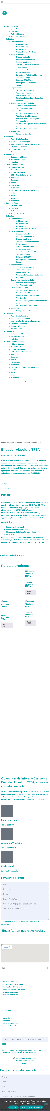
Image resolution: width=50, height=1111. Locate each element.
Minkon (14, 195)
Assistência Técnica (19, 139)
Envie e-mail (7, 866)
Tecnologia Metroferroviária (22, 103)
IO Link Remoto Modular (26, 52)
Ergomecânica (17, 88)
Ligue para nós (9, 820)
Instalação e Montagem (20, 142)
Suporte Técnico (18, 149)
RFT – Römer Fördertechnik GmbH (25, 190)
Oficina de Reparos (19, 147)
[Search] (4, 1044)
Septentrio (15, 180)
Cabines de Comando (25, 90)
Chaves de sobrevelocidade (27, 65)
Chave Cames (21, 67)
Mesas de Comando (24, 95)
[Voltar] (4, 13)
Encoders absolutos (24, 57)
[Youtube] (24, 389)
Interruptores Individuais (26, 83)
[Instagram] (11, 389)
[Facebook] (4, 938)
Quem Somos (16, 29)
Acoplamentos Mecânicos (26, 116)
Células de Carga (23, 77)
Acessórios (15, 131)
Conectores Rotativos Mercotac (29, 75)
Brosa (13, 183)
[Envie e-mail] (7, 857)
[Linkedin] (17, 389)
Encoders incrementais (25, 60)
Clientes (14, 31)
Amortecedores (22, 121)
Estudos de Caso (18, 160)
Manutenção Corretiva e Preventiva (25, 144)
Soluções (10, 39)
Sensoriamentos (17, 54)
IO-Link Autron (22, 44)
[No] (46, 1104)
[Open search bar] (25, 382)
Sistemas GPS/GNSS (24, 80)
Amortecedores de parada (26, 129)
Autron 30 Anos (17, 34)
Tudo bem (13, 1107)
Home (3, 442)
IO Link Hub (21, 49)
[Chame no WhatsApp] (7, 834)
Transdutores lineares (25, 70)
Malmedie (15, 188)
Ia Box (13, 193)
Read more (29, 592)
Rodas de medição (23, 72)
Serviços (9, 136)
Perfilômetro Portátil (24, 108)
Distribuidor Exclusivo (15, 165)
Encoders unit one (23, 62)
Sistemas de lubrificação (26, 106)
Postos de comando (24, 93)
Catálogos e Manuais (19, 157)
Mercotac (15, 177)
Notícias (14, 162)
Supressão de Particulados (27, 113)
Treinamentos (16, 152)
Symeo (18, 85)
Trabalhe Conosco (18, 36)
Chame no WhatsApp (12, 843)
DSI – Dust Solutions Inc (21, 175)
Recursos (10, 154)
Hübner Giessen (17, 167)
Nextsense (15, 185)
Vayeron (14, 198)
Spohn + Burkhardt (19, 172)
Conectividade (17, 42)
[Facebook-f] (4, 389)
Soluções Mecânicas (19, 111)
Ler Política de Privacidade (31, 1107)
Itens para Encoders (24, 134)
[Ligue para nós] (7, 811)
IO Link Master (22, 47)
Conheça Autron (13, 26)
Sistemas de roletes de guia (27, 118)
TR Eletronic (16, 170)
